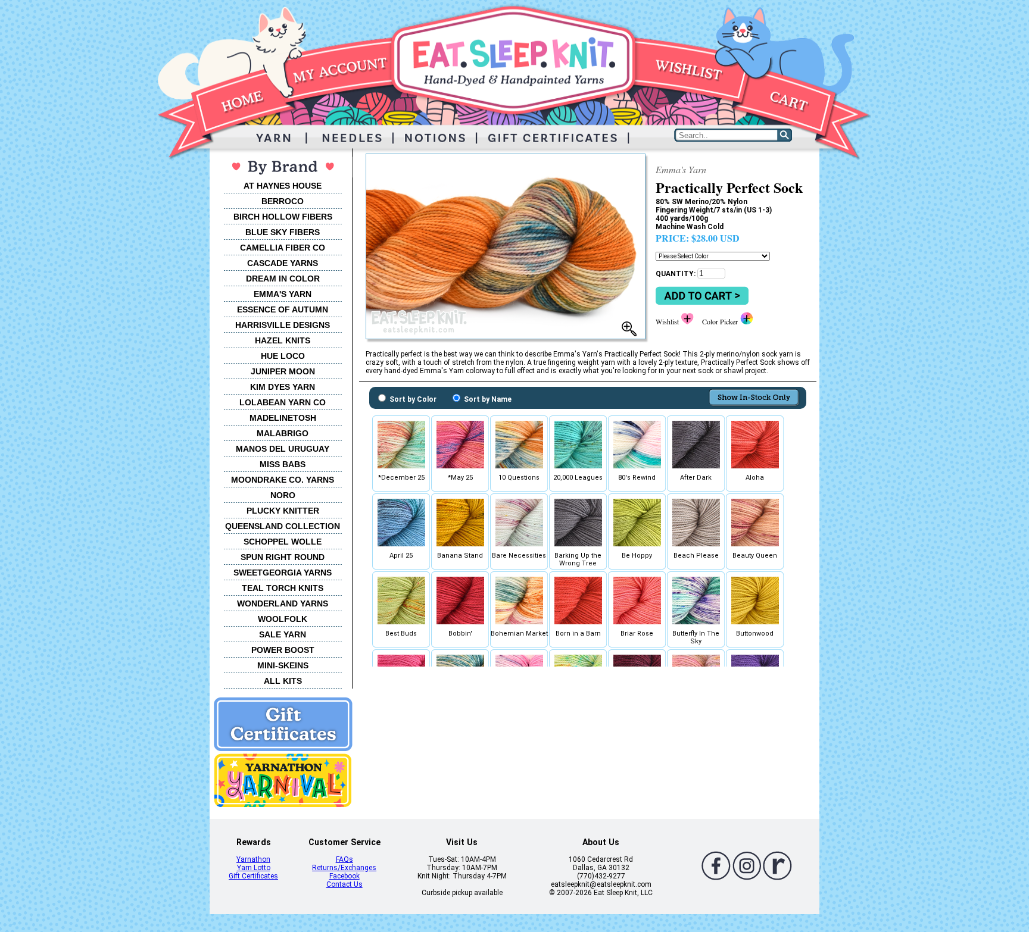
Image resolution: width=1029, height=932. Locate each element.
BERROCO (282, 201)
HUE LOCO (283, 356)
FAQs (344, 859)
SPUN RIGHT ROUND (283, 557)
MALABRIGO (282, 433)
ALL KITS (283, 681)
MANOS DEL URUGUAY (282, 449)
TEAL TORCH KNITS (282, 588)
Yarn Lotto (253, 868)
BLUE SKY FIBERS (282, 232)
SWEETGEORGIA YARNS (282, 572)
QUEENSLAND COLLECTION (282, 526)
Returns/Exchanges (344, 868)
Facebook (344, 876)
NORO (282, 495)
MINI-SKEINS (282, 665)
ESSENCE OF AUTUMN (282, 309)
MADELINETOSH (283, 418)
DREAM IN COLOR (283, 278)
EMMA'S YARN (282, 294)
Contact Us (344, 884)
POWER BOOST (282, 650)
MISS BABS (282, 464)
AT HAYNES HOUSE (283, 185)
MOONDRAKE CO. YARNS (282, 479)
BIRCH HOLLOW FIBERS (282, 216)
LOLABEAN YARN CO (282, 402)
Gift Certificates (253, 876)
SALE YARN (282, 634)
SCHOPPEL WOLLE (283, 541)
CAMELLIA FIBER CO (282, 247)
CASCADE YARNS (282, 263)
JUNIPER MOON (283, 371)
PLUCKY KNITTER (283, 510)
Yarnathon (253, 859)
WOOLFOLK (282, 619)
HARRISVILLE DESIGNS (282, 325)
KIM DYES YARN (282, 387)
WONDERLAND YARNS (282, 603)
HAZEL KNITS (282, 340)
